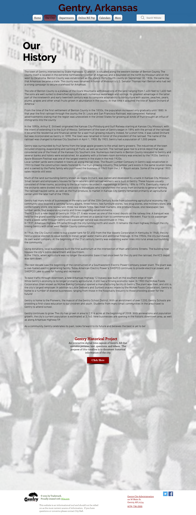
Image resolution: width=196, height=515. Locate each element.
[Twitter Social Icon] (165, 494)
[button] (105, 18)
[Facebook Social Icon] (170, 494)
